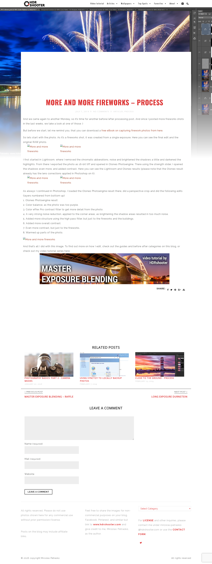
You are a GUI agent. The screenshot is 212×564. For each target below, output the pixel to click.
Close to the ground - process (154, 378)
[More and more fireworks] (43, 149)
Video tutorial (97, 3)
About (172, 3)
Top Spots (143, 3)
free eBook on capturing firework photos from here (132, 130)
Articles (111, 3)
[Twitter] (182, 3)
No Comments (101, 111)
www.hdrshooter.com (107, 524)
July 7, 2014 (82, 111)
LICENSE (148, 520)
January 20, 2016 (33, 384)
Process (129, 111)
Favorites (158, 3)
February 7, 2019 (88, 384)
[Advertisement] (106, 77)
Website (29, 474)
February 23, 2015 (144, 381)
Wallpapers (126, 3)
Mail (33, 459)
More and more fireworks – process (104, 102)
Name (34, 443)
